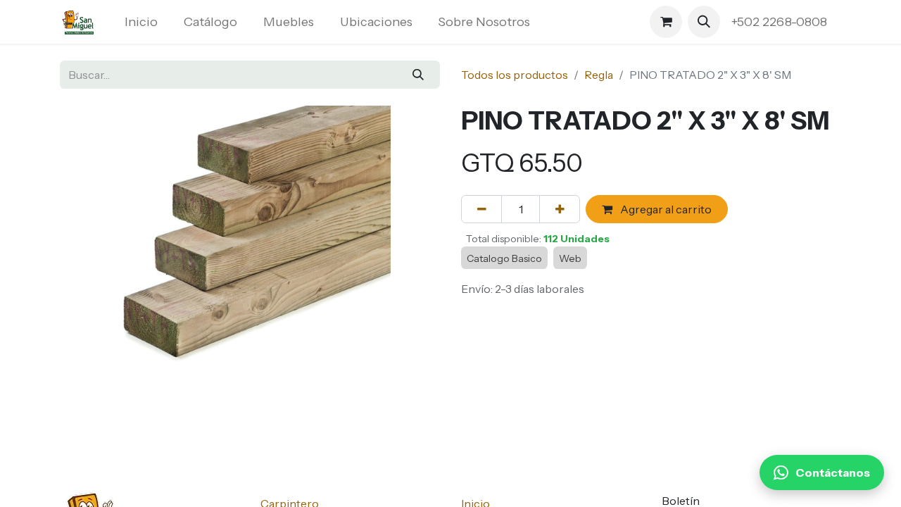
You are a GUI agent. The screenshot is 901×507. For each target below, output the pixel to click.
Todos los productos (514, 75)
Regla (598, 75)
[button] (704, 22)
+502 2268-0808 (780, 22)
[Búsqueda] (418, 75)
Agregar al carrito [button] (665, 209)
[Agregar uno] (559, 209)
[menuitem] (141, 22)
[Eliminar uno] (481, 209)
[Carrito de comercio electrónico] (666, 22)
